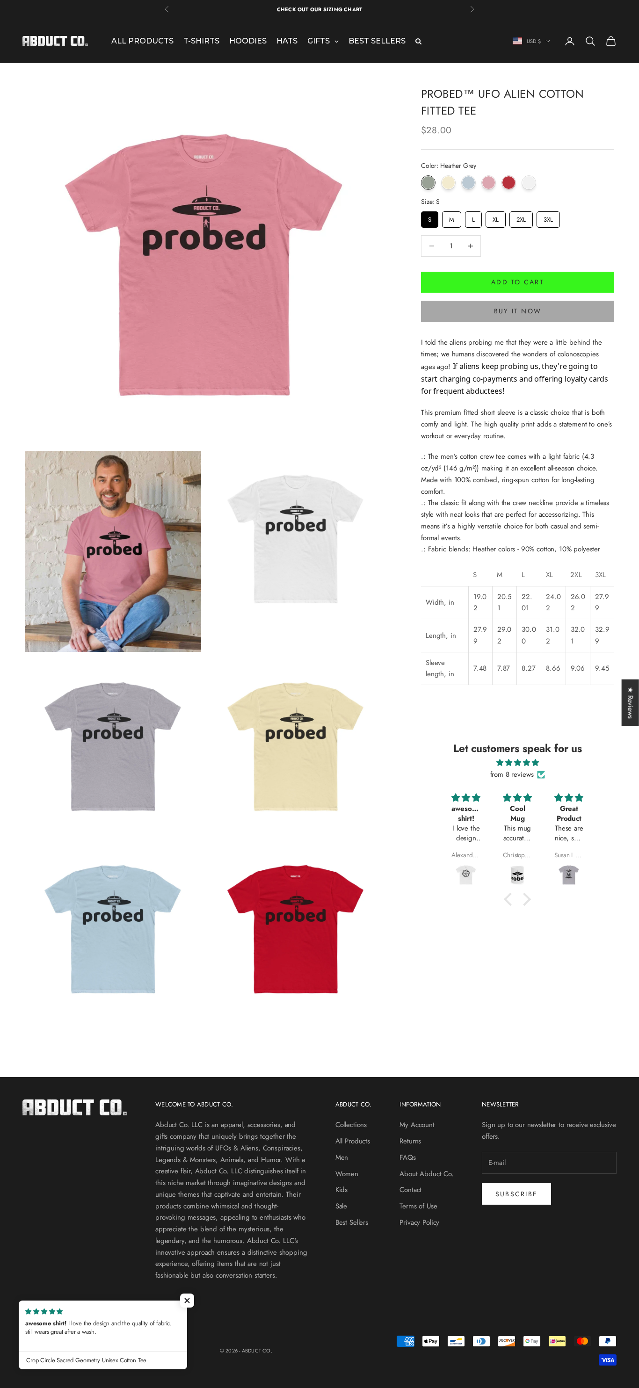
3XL (548, 217)
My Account (417, 1125)
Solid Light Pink (488, 182)
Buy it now (517, 311)
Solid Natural (448, 182)
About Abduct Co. (426, 1174)
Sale (341, 1206)
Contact (410, 1190)
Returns (410, 1141)
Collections (351, 1125)
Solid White (529, 182)
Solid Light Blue (468, 182)
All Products (352, 1141)
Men (342, 1157)
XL (496, 217)
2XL (521, 217)
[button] (187, 1301)
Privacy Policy (419, 1222)
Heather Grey (428, 182)
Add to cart (517, 282)
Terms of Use (418, 1206)
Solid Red (508, 182)
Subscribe (516, 1194)
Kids (341, 1190)
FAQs (407, 1157)
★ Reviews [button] (630, 703)
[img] (517, 763)
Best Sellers (351, 1222)
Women (346, 1174)
